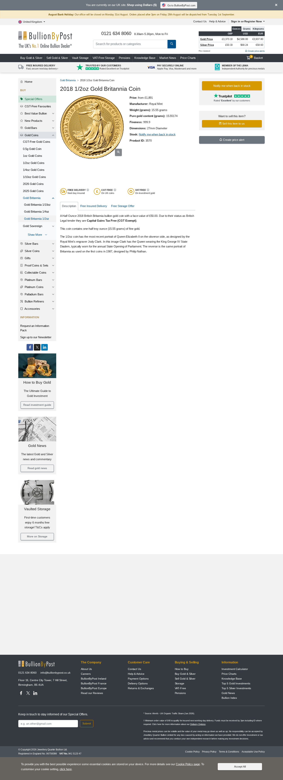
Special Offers (33, 99)
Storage (179, 683)
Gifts (27, 258)
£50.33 (229, 44)
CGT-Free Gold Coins (36, 141)
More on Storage (37, 536)
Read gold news (37, 468)
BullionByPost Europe (94, 688)
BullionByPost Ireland (93, 678)
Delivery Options (138, 683)
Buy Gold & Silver (185, 673)
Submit (86, 723)
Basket (257, 57)
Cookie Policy (192, 751)
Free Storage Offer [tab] (122, 206)
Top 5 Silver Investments (236, 688)
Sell (57, 57)
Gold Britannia (31, 198)
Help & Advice (217, 21)
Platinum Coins (34, 287)
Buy (31, 57)
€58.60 (259, 44)
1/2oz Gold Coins (33, 163)
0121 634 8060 (27, 672)
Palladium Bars (34, 294)
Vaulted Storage (37, 509)
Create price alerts (256, 51)
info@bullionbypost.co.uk (55, 672)
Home (28, 81)
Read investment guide (37, 404)
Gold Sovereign (32, 226)
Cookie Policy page (188, 764)
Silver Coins (32, 251)
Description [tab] (69, 206)
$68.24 (244, 44)
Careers (85, 673)
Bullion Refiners (34, 301)
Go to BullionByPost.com (181, 5)
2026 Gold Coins (33, 183)
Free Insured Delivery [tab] (93, 206)
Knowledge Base (144, 57)
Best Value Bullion (35, 113)
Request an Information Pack (34, 328)
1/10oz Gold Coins (34, 177)
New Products (33, 120)
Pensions (124, 57)
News (167, 57)
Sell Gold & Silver (185, 678)
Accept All (240, 766)
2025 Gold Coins (33, 191)
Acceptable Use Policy (253, 751)
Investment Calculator (235, 669)
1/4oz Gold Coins (33, 169)
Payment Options (138, 678)
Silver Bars (31, 243)
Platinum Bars (33, 279)
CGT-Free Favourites (37, 106)
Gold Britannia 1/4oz (36, 211)
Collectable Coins (35, 272)
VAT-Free (104, 57)
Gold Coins (31, 135)
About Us (86, 669)
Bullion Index (229, 697)
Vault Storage (80, 57)
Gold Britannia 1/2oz (36, 218)
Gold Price (206, 39)
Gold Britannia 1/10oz (37, 204)
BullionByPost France (93, 683)
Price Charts (188, 57)
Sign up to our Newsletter (35, 337)
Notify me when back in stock (157, 134)
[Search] (171, 44)
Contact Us (200, 21)
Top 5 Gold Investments (236, 683)
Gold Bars (30, 127)
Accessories (32, 308)
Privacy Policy (209, 751)
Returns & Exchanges (141, 688)
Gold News (37, 446)
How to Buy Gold (37, 382)
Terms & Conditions (229, 751)
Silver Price (207, 44)
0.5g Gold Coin (32, 148)
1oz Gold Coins (32, 155)
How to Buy (181, 669)
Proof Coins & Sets (36, 265)
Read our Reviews (92, 693)
